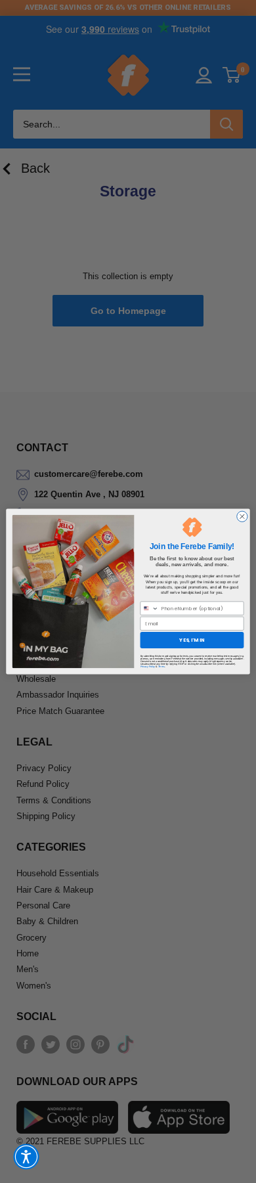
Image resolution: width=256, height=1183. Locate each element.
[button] (26, 1157)
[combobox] (149, 608)
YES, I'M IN (191, 640)
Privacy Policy (148, 666)
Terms (161, 666)
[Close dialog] (242, 516)
